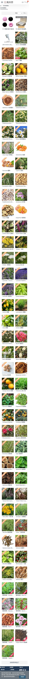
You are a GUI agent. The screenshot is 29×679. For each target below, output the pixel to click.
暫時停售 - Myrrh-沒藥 (8, 626)
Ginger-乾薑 (5, 218)
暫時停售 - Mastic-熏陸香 (21, 611)
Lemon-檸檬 (5, 312)
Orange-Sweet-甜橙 (7, 391)
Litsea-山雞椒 (19, 328)
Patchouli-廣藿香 (7, 406)
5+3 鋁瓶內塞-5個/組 (8, 29)
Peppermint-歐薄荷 (21, 406)
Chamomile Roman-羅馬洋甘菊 (8, 139)
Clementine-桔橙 (20, 155)
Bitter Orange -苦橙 (21, 76)
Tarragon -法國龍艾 (21, 516)
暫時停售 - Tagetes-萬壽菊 (8, 658)
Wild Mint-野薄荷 (6, 564)
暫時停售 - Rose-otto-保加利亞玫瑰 (21, 626)
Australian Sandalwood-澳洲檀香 (8, 60)
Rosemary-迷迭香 (7, 454)
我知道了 (23, 677)
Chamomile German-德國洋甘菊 (21, 123)
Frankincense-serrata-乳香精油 (8, 202)
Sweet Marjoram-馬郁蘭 (21, 485)
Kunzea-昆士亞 (20, 265)
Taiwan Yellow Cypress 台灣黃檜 (21, 501)
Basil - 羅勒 (19, 60)
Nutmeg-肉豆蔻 (6, 375)
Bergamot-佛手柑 (7, 76)
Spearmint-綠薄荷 (21, 469)
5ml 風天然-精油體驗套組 (21, 29)
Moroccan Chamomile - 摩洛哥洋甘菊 (8, 343)
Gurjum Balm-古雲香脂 (21, 233)
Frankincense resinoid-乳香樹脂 (21, 186)
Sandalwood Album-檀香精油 (8, 469)
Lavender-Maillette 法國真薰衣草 (21, 280)
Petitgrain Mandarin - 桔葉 (8, 422)
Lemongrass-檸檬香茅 (21, 312)
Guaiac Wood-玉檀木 (8, 233)
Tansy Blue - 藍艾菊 (7, 516)
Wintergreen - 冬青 (21, 564)
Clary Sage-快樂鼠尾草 (8, 155)
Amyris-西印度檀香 (21, 45)
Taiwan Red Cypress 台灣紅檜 (8, 501)
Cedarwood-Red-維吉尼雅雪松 (8, 123)
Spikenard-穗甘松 (7, 485)
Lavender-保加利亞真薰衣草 (8, 296)
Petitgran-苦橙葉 (20, 422)
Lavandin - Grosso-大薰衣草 (8, 280)
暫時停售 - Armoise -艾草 (8, 595)
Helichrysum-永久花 (7, 249)
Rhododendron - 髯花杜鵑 (8, 438)
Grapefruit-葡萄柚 (21, 218)
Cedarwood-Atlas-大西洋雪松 (21, 107)
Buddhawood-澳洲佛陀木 (21, 92)
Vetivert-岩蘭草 (20, 548)
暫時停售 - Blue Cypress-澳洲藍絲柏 (21, 595)
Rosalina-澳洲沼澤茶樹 (21, 438)
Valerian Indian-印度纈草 (8, 548)
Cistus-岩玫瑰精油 (21, 139)
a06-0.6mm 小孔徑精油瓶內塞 (8, 45)
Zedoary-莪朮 (19, 579)
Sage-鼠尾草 (19, 454)
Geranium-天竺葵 (20, 202)
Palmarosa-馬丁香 (21, 391)
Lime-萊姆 (5, 328)
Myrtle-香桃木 (19, 343)
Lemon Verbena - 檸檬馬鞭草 (21, 296)
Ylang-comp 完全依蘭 (8, 579)
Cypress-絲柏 (19, 170)
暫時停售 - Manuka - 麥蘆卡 (8, 611)
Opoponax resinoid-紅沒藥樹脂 (21, 375)
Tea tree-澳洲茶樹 (7, 532)
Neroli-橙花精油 (6, 359)
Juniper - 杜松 (19, 249)
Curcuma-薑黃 (6, 170)
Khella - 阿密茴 (6, 265)
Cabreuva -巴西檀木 (7, 107)
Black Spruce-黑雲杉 (8, 92)
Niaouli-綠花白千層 (21, 359)
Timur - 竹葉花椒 (20, 532)
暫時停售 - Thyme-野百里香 (8, 642)
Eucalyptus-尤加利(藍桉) (8, 186)
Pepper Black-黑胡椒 (21, 642)
